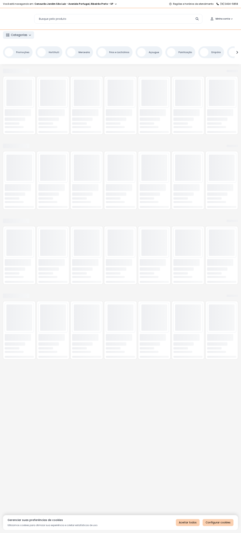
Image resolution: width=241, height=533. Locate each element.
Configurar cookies (218, 522)
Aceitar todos (188, 522)
